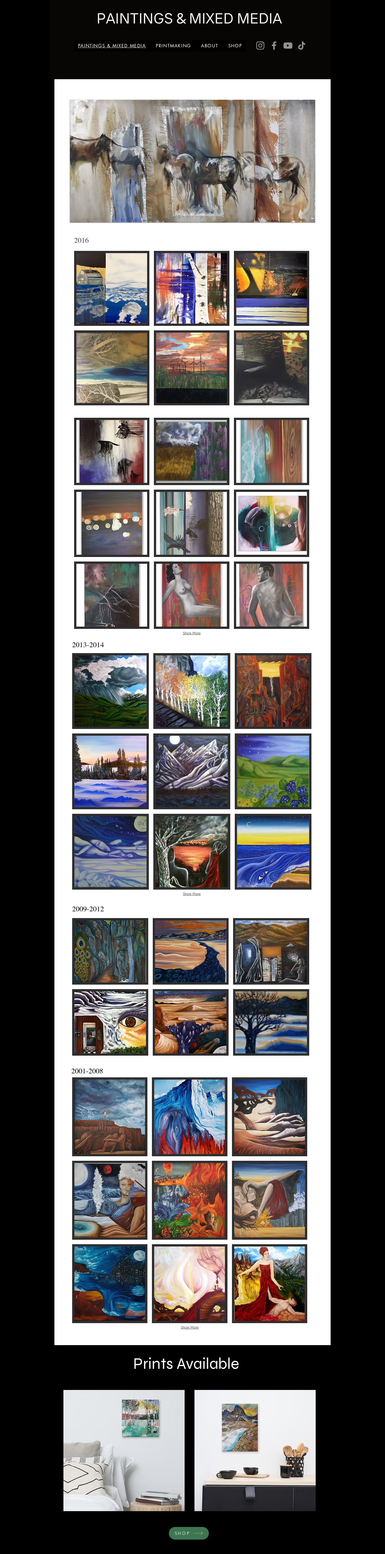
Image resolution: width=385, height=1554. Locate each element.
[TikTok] (301, 45)
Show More (192, 633)
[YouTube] (287, 45)
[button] (111, 288)
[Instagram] (260, 45)
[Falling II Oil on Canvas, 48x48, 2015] (111, 451)
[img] (191, 451)
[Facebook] (274, 45)
